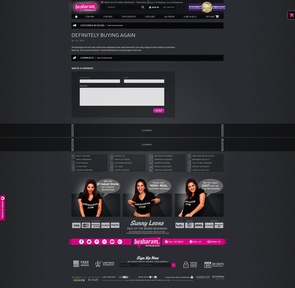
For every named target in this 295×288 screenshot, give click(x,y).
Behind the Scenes (200, 167)
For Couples (129, 16)
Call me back (175, 241)
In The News (81, 167)
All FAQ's (119, 167)
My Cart (210, 16)
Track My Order (122, 159)
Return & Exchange (163, 156)
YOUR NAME (84, 78)
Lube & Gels (190, 16)
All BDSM (169, 16)
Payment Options (162, 163)
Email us (215, 241)
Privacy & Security (163, 167)
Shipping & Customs (163, 159)
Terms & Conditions (163, 170)
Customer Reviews (123, 163)
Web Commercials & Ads (203, 156)
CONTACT (170, 7)
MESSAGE (83, 86)
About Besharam (83, 159)
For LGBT (150, 16)
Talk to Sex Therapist (202, 163)
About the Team (83, 156)
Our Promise (82, 163)
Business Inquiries (84, 170)
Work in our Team (200, 170)
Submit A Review (122, 170)
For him (89, 16)
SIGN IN (155, 7)
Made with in (146, 277)
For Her (107, 16)
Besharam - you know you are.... (84, 8)
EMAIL (126, 78)
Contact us (120, 156)
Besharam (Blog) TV (201, 159)
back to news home (115, 25)
